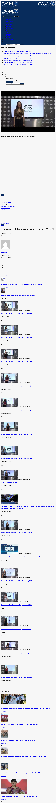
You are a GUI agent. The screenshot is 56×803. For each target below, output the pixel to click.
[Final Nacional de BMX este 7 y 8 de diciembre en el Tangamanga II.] (3, 281)
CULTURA (8, 34)
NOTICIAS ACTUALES (8, 39)
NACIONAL (8, 26)
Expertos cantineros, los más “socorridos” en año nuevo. (18, 62)
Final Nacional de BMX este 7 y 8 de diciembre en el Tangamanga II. (21, 284)
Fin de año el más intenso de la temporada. (15, 57)
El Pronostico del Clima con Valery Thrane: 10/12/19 (16, 581)
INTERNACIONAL (10, 28)
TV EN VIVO (6, 41)
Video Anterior (4, 276)
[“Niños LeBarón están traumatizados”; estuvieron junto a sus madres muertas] (13, 703)
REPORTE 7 (9, 25)
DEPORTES (8, 30)
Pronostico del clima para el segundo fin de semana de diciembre (21, 557)
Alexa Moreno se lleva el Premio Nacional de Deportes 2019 (19, 796)
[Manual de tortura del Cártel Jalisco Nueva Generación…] (4, 737)
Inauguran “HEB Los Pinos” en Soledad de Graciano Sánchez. (19, 724)
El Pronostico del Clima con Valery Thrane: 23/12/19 (16, 434)
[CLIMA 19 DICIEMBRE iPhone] (9, 479)
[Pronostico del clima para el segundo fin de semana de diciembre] (9, 553)
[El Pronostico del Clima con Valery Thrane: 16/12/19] (9, 529)
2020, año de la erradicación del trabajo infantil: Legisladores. (19, 59)
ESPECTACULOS (10, 36)
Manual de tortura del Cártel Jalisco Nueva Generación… (18, 740)
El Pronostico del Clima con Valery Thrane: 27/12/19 (16, 362)
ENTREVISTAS (9, 21)
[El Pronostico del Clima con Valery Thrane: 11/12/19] (9, 626)
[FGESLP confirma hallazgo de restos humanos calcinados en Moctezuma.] (4, 753)
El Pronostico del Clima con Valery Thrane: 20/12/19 (16, 458)
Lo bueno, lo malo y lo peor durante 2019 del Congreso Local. (19, 64)
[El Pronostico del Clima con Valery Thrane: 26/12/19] (9, 383)
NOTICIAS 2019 (7, 19)
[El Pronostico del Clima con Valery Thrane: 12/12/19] (9, 602)
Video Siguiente (4, 287)
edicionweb (4, 252)
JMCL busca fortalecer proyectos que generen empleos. (18, 295)
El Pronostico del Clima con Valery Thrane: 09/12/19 (16, 677)
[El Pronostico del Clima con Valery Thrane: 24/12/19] (9, 407)
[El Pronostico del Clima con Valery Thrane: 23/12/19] (9, 431)
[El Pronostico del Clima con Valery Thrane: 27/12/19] (9, 358)
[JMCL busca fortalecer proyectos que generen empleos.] (3, 292)
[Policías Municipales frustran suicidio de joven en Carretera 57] (4, 769)
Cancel (2, 195)
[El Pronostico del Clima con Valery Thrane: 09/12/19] (9, 674)
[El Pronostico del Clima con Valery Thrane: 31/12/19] (9, 310)
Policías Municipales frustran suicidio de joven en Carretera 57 (20, 773)
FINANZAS (8, 37)
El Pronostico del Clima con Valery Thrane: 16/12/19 (16, 533)
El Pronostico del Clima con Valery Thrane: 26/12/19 (16, 386)
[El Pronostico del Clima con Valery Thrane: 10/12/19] (9, 577)
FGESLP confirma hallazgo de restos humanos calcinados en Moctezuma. (23, 757)
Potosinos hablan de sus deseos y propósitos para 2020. (18, 60)
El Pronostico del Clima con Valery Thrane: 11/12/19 (16, 629)
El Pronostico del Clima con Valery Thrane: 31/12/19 (16, 314)
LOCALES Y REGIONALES (12, 23)
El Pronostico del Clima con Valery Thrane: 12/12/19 (16, 605)
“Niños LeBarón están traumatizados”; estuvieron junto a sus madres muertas (25, 708)
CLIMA (7, 32)
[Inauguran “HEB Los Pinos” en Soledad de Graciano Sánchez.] (4, 721)
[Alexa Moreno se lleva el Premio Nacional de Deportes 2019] (14, 793)
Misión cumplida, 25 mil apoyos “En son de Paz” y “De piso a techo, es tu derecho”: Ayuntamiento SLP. (29, 55)
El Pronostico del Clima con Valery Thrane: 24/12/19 (16, 410)
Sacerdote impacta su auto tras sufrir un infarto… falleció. (18, 51)
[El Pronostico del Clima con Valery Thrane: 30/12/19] (9, 334)
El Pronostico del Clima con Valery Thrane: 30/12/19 (16, 338)
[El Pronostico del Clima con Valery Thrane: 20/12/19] (9, 455)
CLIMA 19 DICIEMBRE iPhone (9, 482)
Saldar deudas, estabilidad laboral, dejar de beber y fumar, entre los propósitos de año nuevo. (27, 53)
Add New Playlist (5, 223)
